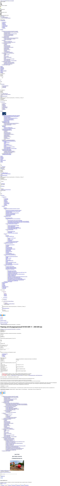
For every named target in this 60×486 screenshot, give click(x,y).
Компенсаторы (6, 48)
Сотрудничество (5, 25)
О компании (4, 22)
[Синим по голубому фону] (0, 8)
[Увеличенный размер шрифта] (1, 4)
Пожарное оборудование (6, 64)
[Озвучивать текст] (1, 13)
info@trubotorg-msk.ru (3, 175)
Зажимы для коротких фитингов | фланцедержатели (14, 443)
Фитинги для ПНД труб (8, 41)
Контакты (2, 68)
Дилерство (4, 24)
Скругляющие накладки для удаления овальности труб (15, 448)
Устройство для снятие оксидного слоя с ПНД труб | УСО (15, 441)
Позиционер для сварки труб (10, 442)
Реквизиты (4, 23)
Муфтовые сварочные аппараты (9, 439)
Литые (7, 414)
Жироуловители (6, 36)
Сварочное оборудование (6, 61)
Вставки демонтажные (7, 57)
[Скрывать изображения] (0, 11)
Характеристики (5, 353)
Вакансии (3, 109)
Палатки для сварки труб (10, 444)
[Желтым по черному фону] (0, 7)
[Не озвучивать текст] (0, 14)
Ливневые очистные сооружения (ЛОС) (10, 33)
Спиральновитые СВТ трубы (10, 409)
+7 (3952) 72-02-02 (20, 375)
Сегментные (8, 416)
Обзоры (1, 72)
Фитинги (3, 40)
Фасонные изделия (7, 49)
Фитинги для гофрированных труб (9, 42)
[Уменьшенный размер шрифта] (0, 2)
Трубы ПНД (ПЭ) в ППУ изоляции (11, 405)
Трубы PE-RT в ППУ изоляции (11, 412)
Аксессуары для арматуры (8, 52)
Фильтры (5, 50)
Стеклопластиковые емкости (8, 35)
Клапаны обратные (7, 46)
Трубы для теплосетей (7, 39)
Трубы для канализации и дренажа (9, 38)
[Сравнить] (0, 350)
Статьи (1, 71)
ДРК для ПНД (6, 56)
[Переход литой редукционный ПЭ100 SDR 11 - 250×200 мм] (10, 329)
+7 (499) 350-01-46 (5, 17)
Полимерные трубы (6, 402)
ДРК (5, 55)
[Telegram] (4, 315)
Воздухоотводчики (7, 45)
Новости (3, 104)
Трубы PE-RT (8, 411)
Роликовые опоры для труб (10, 440)
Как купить (4, 354)
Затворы (5, 44)
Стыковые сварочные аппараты (9, 62)
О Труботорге (2, 20)
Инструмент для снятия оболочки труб (12, 446)
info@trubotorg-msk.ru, (32, 375)
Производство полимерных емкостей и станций (10, 31)
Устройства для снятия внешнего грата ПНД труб (14, 449)
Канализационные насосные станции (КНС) (11, 397)
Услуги (1, 66)
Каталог (1, 29)
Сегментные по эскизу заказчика (11, 417)
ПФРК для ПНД (6, 54)
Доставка (2, 69)
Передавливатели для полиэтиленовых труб (13, 447)
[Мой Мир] (3, 315)
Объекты (2, 67)
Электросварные (8, 415)
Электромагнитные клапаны (8, 47)
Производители (4, 26)
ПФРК (5, 53)
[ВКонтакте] (2, 77)
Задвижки (5, 43)
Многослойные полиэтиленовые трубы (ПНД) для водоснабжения (16, 404)
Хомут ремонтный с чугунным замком (10, 60)
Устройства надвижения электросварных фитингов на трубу (15, 445)
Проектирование (3, 70)
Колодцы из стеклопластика (8, 34)
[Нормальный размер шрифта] (1, 3)
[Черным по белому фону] (0, 6)
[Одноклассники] (2, 315)
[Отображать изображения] (0, 10)
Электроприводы (7, 51)
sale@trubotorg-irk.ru (39, 375)
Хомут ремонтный (7, 59)
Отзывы (3, 27)
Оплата (3, 355)
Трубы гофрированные (9, 407)
